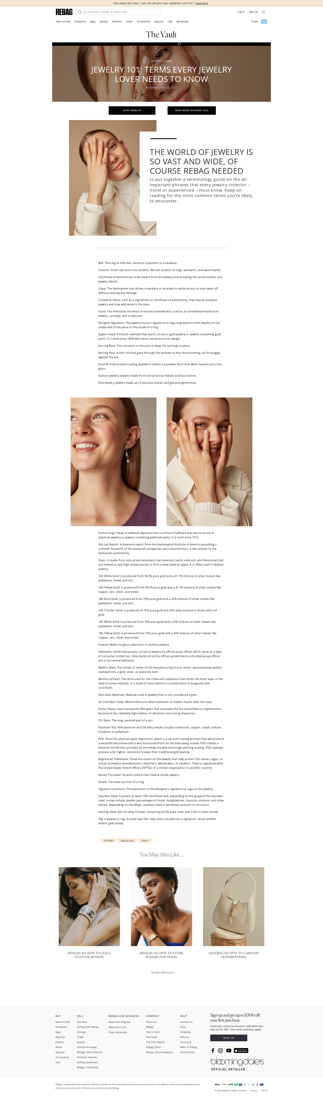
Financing (185, 1042)
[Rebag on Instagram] (220, 1050)
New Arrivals (63, 21)
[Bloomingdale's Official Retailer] (237, 1063)
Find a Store (153, 1032)
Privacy (254, 1090)
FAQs (183, 1027)
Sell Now (82, 1021)
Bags (93, 21)
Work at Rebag (188, 1047)
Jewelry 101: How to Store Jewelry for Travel (161, 955)
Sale (170, 21)
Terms (264, 1090)
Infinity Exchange (87, 1047)
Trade (254, 21)
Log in (241, 11)
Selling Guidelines (87, 1062)
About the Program (120, 1021)
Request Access (118, 1027)
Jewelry (104, 21)
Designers (80, 21)
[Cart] (263, 12)
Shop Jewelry (132, 110)
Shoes (129, 21)
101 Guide (108, 840)
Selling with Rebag (87, 1027)
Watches (117, 21)
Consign (81, 1032)
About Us (151, 1021)
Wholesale (182, 21)
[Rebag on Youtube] (229, 1051)
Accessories (143, 21)
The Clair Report (155, 1042)
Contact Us (186, 1021)
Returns (184, 1037)
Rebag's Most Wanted (89, 1052)
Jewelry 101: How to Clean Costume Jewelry (89, 955)
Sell (264, 21)
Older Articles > (163, 972)
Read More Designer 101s (191, 110)
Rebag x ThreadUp (87, 1067)
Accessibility (187, 1052)
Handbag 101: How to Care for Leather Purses (233, 955)
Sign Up (253, 11)
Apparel (159, 21)
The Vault (151, 1037)
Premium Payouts (87, 1057)
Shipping (185, 1032)
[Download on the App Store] (241, 1050)
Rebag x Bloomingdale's (159, 1052)
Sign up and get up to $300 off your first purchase (235, 1018)
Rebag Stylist (153, 1047)
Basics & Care (127, 840)
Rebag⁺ (150, 1027)
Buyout (81, 1042)
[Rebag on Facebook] (213, 1050)
